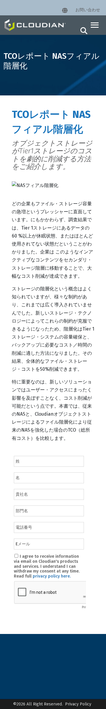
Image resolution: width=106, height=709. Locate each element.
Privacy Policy (78, 704)
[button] (94, 25)
